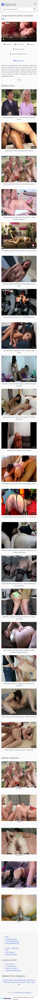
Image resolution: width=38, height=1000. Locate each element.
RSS (7, 937)
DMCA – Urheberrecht (12, 948)
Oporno (10, 4)
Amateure (14, 982)
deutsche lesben (19, 49)
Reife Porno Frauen (11, 968)
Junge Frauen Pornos (20, 980)
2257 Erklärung (10, 952)
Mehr (19, 80)
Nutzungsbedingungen (12, 943)
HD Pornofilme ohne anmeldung (22, 992)
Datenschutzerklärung (12, 941)
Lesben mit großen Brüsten (19, 54)
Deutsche (8, 44)
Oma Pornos (7, 982)
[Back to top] (34, 996)
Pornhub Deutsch (11, 966)
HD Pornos (21, 982)
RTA (7, 950)
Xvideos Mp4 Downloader (13, 970)
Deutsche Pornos (8, 980)
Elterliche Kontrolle (11, 955)
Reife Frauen (31, 980)
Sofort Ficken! (19, 61)
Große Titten (20, 44)
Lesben (31, 44)
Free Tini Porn (10, 964)
